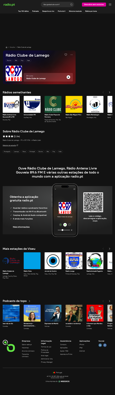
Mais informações (21, 227)
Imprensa (25, 348)
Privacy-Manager (47, 362)
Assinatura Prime (66, 354)
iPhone (81, 344)
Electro (9, 60)
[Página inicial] (6, 47)
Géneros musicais (75, 11)
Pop (22, 60)
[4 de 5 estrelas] (12, 136)
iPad (80, 348)
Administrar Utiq (47, 359)
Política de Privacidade (45, 351)
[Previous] (103, 91)
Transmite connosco (25, 355)
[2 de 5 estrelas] (6, 136)
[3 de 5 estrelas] (9, 136)
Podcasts (35, 11)
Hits (16, 60)
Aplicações (63, 348)
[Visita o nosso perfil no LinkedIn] (100, 345)
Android (82, 351)
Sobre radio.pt (27, 344)
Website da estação (9, 145)
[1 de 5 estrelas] (4, 136)
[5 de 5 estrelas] (14, 136)
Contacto (63, 344)
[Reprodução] (68, 77)
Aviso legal (44, 355)
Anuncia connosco (28, 351)
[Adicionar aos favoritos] (66, 54)
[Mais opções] (71, 54)
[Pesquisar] (71, 4)
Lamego (16, 151)
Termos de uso (46, 347)
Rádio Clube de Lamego (36, 78)
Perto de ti (61, 11)
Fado (28, 60)
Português (7, 151)
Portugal (32, 151)
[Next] (109, 91)
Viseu (24, 151)
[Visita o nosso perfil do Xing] (105, 345)
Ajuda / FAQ (64, 351)
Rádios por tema (91, 11)
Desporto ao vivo (48, 11)
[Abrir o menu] (110, 4)
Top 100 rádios (23, 11)
